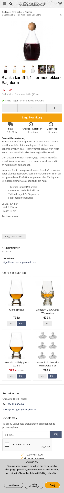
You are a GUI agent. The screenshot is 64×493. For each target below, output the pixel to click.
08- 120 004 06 (16, 404)
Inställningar (13, 485)
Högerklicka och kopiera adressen (20, 262)
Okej (52, 485)
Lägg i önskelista (13, 236)
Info (11, 323)
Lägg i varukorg (32, 117)
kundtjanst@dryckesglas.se (19, 409)
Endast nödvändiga (34, 485)
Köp (21, 323)
